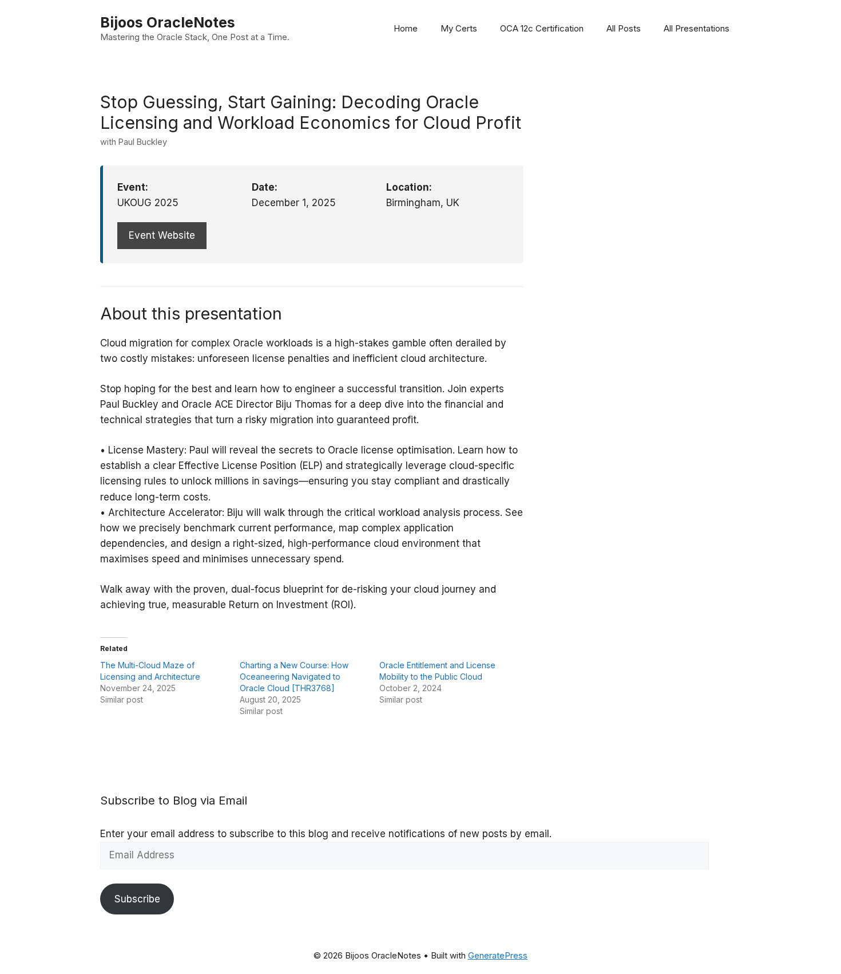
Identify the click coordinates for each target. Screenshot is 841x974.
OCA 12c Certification (542, 28)
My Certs (459, 28)
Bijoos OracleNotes (167, 22)
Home (406, 28)
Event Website (162, 235)
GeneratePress (497, 955)
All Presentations (696, 28)
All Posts (623, 28)
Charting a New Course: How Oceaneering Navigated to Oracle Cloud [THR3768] (294, 676)
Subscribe (137, 899)
